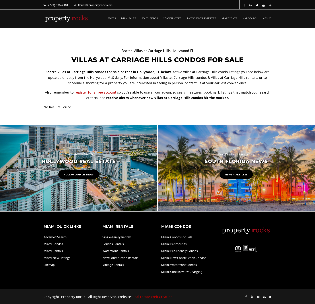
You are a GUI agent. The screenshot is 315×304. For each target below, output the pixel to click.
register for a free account (95, 92)
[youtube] (263, 5)
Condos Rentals (113, 244)
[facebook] (244, 5)
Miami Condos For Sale (176, 237)
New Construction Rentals (120, 258)
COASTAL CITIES (172, 18)
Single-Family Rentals (116, 237)
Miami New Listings (57, 258)
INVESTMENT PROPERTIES (201, 18)
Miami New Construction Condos (183, 258)
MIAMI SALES (128, 18)
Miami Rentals (53, 251)
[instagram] (270, 5)
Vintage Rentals (113, 265)
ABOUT (267, 18)
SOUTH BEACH (149, 18)
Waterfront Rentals (115, 251)
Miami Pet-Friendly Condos (179, 251)
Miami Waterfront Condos (179, 265)
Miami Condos (53, 244)
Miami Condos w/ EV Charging (181, 272)
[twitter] (257, 5)
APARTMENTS (229, 18)
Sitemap (49, 265)
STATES (112, 18)
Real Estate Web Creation (152, 297)
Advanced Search (55, 237)
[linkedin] (250, 5)
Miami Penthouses (174, 244)
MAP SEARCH (250, 18)
